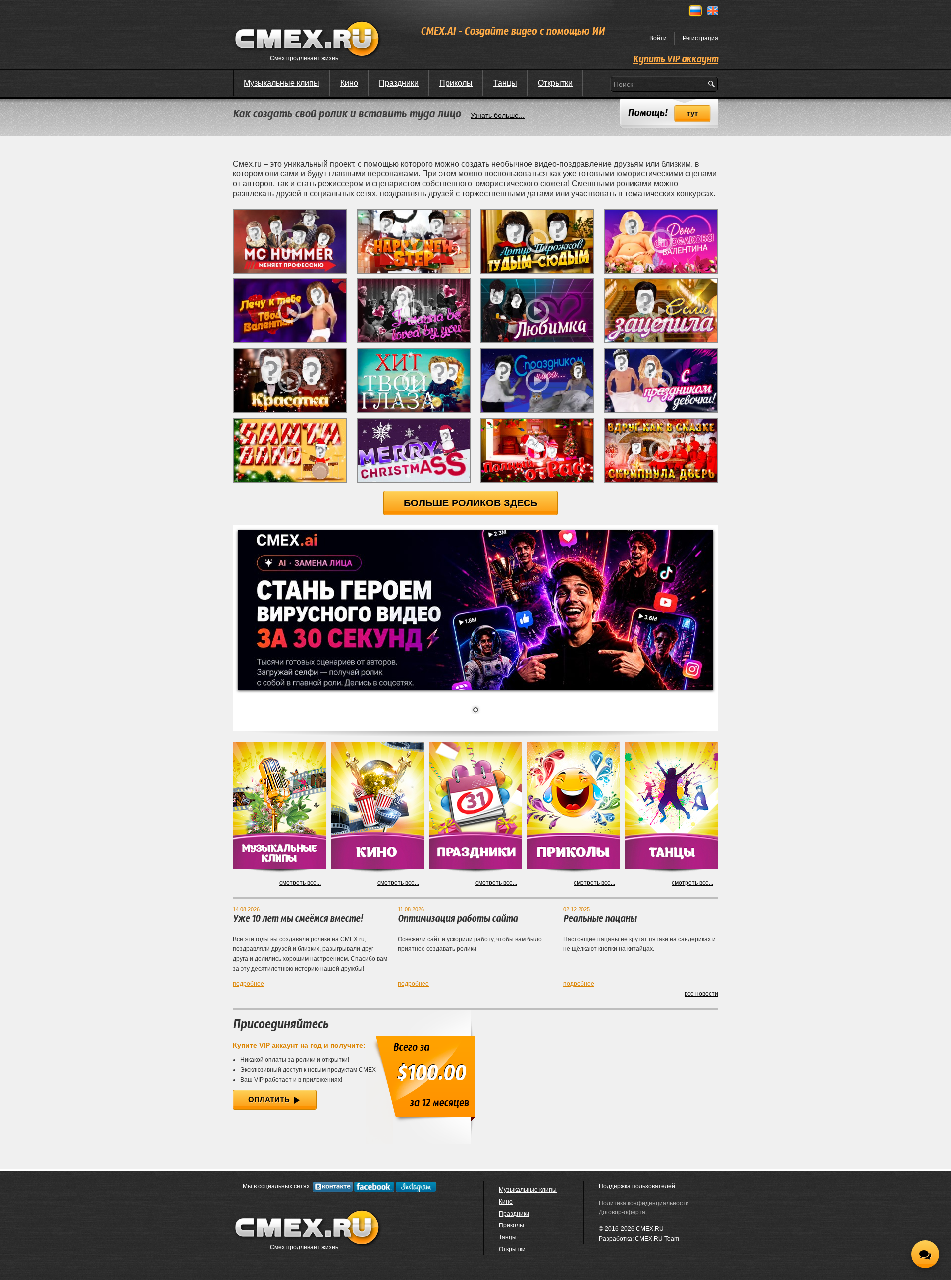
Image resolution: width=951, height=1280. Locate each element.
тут (692, 114)
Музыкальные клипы (281, 83)
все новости (701, 993)
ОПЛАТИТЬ (270, 1099)
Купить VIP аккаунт (675, 60)
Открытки (555, 83)
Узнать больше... (498, 115)
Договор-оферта (622, 1212)
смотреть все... (300, 882)
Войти (658, 38)
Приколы (456, 83)
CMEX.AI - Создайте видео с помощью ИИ (513, 32)
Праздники (399, 83)
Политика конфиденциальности (644, 1203)
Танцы (505, 83)
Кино (349, 83)
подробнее (248, 983)
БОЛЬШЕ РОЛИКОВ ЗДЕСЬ (470, 503)
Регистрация (700, 38)
